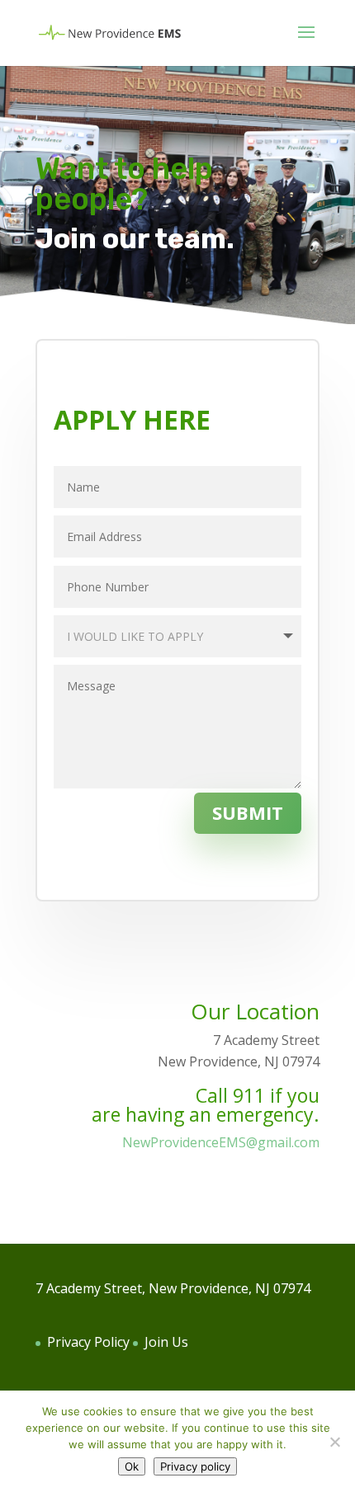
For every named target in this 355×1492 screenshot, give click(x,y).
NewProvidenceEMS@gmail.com (221, 1142)
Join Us (166, 1342)
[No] (334, 1441)
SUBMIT (247, 812)
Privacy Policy (88, 1342)
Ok (132, 1466)
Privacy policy (195, 1466)
